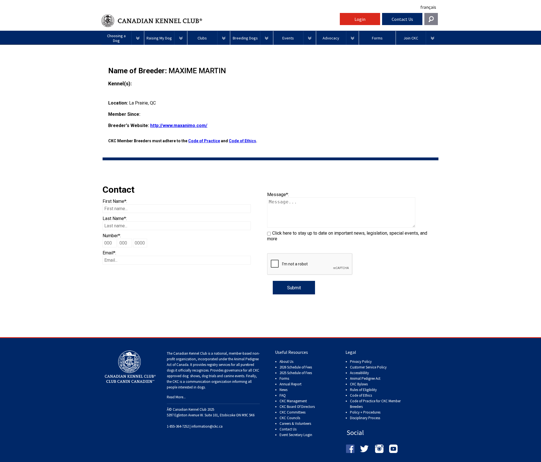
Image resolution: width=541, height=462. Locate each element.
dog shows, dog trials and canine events (213, 376)
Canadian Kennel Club (219, 20)
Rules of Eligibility (363, 389)
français (428, 7)
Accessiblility (359, 372)
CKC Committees (292, 412)
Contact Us (402, 19)
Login (359, 19)
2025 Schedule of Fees (296, 372)
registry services (218, 364)
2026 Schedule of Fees (296, 367)
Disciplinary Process (365, 418)
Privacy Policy (361, 361)
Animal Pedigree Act (365, 378)
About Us (286, 361)
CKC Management (293, 401)
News (283, 389)
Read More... (176, 397)
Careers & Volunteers (295, 423)
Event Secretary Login (296, 434)
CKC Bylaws (359, 384)
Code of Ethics (242, 141)
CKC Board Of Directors (297, 406)
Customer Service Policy (368, 367)
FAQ (283, 395)
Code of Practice (204, 141)
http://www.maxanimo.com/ (178, 125)
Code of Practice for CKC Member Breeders (375, 404)
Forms (284, 378)
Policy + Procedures (365, 412)
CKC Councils (290, 418)
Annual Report (290, 384)
